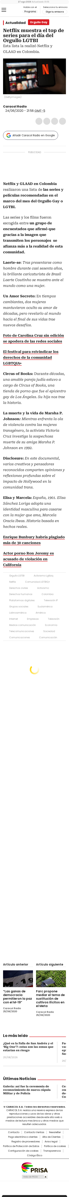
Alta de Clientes (51, 1137)
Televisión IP (51, 600)
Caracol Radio (13, 10)
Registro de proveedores (26, 1141)
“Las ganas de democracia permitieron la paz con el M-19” (17, 997)
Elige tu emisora (55, 12)
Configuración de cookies (23, 1150)
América (41, 612)
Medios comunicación (22, 625)
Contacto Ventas (34, 1132)
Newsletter (55, 1132)
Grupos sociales (18, 606)
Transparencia (52, 1150)
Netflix (12, 581)
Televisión (53, 619)
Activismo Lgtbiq (43, 575)
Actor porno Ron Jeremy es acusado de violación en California (28, 559)
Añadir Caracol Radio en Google (33, 135)
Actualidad (15, 22)
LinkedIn (54, 121)
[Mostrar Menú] (4, 10)
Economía (51, 625)
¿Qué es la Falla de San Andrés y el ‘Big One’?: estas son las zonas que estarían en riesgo (28, 1047)
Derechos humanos (20, 594)
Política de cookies (55, 1146)
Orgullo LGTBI (17, 575)
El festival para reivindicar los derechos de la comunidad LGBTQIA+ (30, 357)
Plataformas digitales (22, 600)
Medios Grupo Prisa (34, 1176)
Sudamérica (45, 606)
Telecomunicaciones (21, 631)
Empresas (33, 619)
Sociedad (49, 631)
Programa (30, 11)
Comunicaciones (19, 637)
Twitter (46, 121)
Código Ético (34, 1155)
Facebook (38, 121)
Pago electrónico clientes (23, 1137)
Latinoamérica (17, 612)
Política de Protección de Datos (21, 1146)
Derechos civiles (18, 588)
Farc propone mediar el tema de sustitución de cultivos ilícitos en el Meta (50, 998)
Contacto (13, 1132)
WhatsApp (62, 121)
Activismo (43, 588)
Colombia (47, 594)
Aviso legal (51, 1141)
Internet (13, 619)
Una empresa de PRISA (34, 1167)
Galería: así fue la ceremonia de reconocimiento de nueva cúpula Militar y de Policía (27, 1090)
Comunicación (48, 637)
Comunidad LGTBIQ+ (37, 581)
